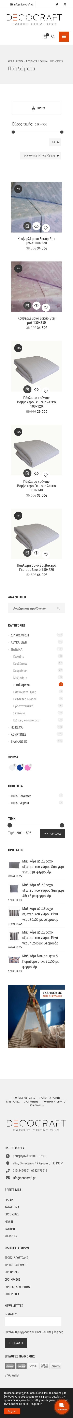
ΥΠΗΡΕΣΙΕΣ (11, 1236)
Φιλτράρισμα (52, 833)
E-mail (11, 1314)
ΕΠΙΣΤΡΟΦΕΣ (13, 1101)
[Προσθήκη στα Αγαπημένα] (46, 228)
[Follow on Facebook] (57, 5)
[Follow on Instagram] (65, 5)
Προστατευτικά (23, 706)
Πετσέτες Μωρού (24, 699)
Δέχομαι (12, 1411)
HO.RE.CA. (17, 727)
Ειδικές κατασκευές (26, 720)
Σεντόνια (19, 713)
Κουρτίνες (20, 671)
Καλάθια (18, 657)
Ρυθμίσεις (36, 1403)
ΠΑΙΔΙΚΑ (43, 61)
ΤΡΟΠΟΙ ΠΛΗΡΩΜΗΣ (49, 1097)
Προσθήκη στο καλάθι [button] (27, 226)
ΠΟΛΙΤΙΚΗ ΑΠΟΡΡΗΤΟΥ (55, 1101)
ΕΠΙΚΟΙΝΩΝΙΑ (37, 1105)
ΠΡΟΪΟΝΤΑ (31, 61)
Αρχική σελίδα (15, 61)
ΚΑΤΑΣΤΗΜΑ (12, 1207)
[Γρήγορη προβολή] (36, 226)
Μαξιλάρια (20, 678)
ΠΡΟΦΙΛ (9, 1199)
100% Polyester (21, 796)
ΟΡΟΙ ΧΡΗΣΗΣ (31, 1101)
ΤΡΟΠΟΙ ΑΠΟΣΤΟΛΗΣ (24, 1097)
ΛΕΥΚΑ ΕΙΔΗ (19, 642)
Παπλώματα (21, 685)
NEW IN (9, 1221)
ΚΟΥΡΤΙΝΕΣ (18, 734)
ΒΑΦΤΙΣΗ (10, 1229)
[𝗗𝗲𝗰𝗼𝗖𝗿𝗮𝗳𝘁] (34, 18)
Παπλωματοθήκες (24, 692)
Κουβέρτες (20, 664)
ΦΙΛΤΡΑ (41, 108)
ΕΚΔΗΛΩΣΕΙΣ (19, 742)
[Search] (53, 37)
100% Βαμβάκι (20, 803)
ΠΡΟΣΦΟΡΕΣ (12, 1214)
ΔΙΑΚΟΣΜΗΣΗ (20, 635)
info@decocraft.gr (23, 4)
